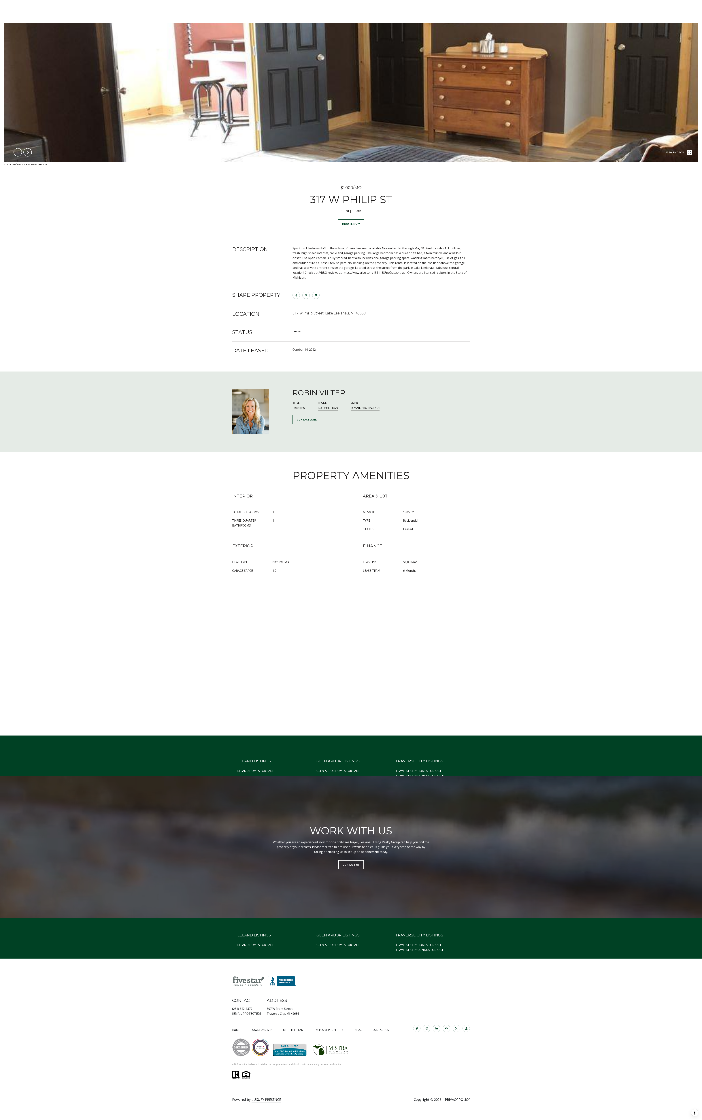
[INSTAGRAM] (426, 1028)
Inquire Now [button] (351, 223)
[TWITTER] (456, 1028)
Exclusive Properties (329, 1030)
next (27, 152)
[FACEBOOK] (416, 1028)
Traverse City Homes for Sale (418, 771)
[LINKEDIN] (436, 1028)
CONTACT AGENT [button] (308, 419)
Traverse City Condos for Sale (419, 950)
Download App (261, 1030)
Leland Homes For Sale (255, 771)
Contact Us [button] (351, 864)
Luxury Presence (266, 1099)
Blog (358, 1030)
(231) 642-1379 (328, 408)
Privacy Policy (457, 1099)
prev (18, 152)
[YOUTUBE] (446, 1028)
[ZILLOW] (466, 1028)
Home (236, 1030)
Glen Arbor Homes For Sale (337, 771)
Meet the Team (293, 1030)
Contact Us (381, 1029)
